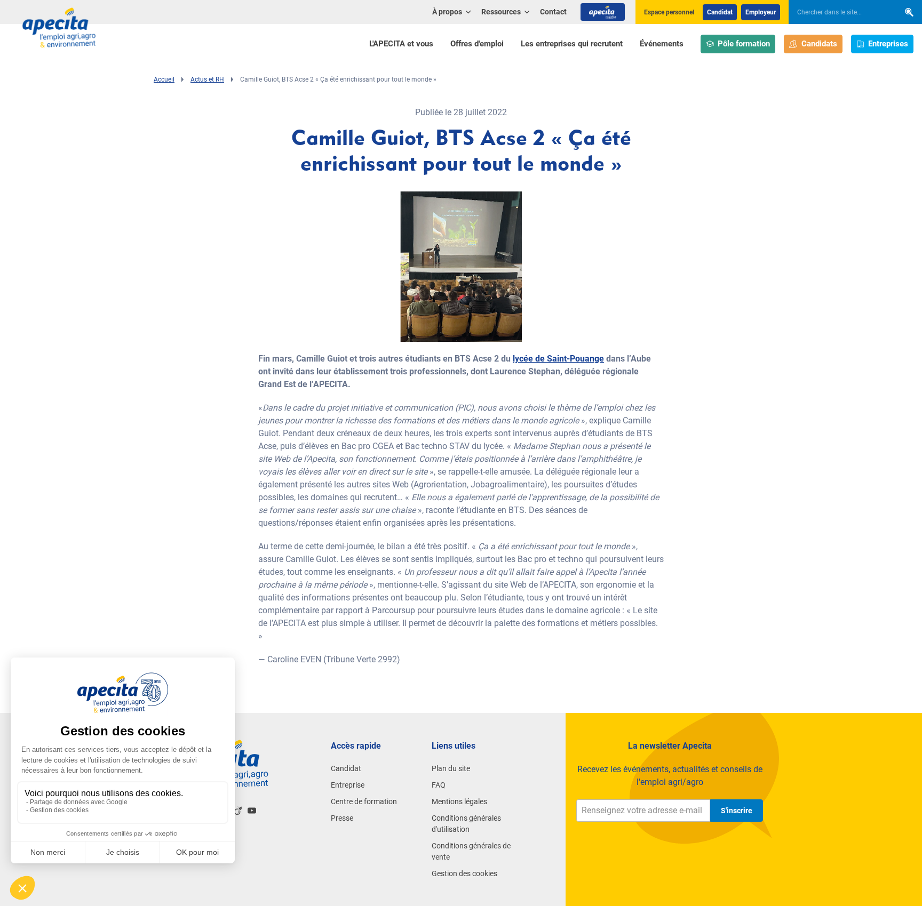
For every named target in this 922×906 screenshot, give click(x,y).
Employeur (760, 12)
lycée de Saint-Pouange (558, 359)
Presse (342, 818)
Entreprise (347, 785)
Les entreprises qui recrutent (572, 44)
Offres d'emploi (477, 44)
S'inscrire (736, 810)
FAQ (439, 785)
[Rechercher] (909, 12)
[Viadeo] (238, 810)
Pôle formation (744, 44)
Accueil (164, 79)
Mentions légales (459, 801)
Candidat (720, 12)
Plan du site (451, 768)
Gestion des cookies (464, 873)
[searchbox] (838, 12)
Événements (661, 44)
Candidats (819, 44)
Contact (553, 11)
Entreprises (888, 44)
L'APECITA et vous (401, 44)
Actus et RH (207, 79)
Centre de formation (364, 801)
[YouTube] (252, 810)
